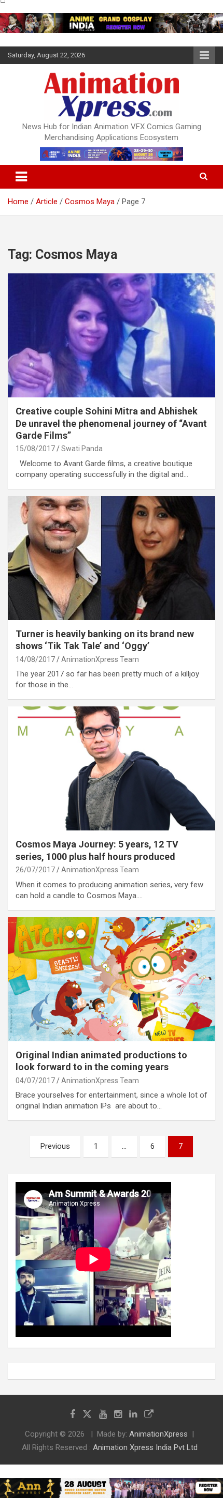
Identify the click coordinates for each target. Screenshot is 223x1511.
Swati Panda (82, 448)
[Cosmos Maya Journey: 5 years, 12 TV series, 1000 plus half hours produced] (111, 768)
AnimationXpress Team (100, 659)
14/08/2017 (35, 659)
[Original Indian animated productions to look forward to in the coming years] (111, 979)
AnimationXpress (158, 1434)
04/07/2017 (35, 1080)
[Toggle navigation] (21, 177)
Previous (55, 1146)
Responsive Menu (204, 55)
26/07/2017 (35, 870)
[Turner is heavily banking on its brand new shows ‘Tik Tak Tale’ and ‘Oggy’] (111, 558)
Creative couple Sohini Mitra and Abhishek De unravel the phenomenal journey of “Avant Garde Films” (111, 423)
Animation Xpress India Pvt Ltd (145, 1447)
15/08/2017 (35, 448)
